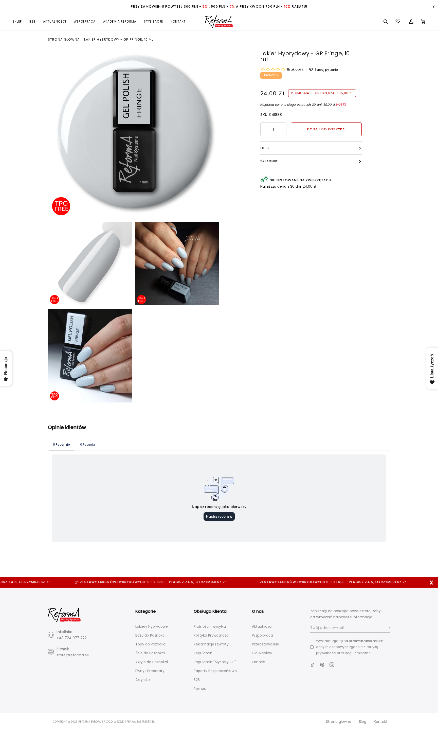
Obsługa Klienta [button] (210, 611)
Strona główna (64, 39)
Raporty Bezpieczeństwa (215, 670)
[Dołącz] (383, 628)
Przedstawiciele (265, 644)
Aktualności (262, 626)
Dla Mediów (262, 653)
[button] (19, 21)
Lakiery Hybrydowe (151, 626)
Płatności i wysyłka (210, 626)
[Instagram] (332, 664)
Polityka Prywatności (211, 635)
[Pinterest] (322, 664)
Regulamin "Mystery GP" (215, 661)
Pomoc (200, 688)
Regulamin (203, 653)
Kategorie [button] (145, 611)
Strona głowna (338, 721)
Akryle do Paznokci (151, 661)
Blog (362, 721)
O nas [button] (258, 611)
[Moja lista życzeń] (398, 21)
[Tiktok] (312, 664)
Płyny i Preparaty (150, 670)
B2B (197, 679)
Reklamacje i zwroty (211, 644)
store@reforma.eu (73, 655)
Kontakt (259, 661)
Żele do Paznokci (150, 653)
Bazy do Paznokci (150, 635)
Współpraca (262, 635)
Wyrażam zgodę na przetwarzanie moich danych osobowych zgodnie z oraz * (349, 647)
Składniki (269, 161)
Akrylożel (143, 679)
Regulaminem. (357, 653)
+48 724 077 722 (72, 637)
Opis (264, 148)
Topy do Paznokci (150, 644)
